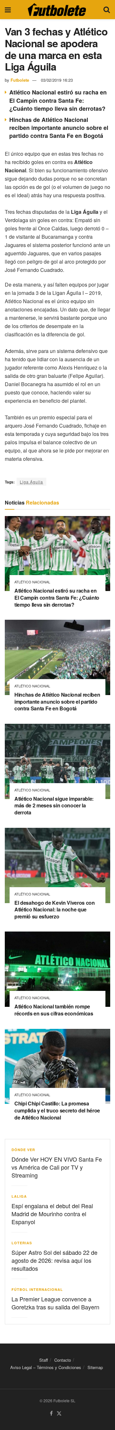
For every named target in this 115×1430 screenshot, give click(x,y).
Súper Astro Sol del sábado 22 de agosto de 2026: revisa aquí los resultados (54, 1260)
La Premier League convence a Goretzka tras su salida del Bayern (55, 1303)
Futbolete (20, 80)
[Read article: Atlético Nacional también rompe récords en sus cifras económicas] (57, 969)
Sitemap (95, 1367)
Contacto (62, 1360)
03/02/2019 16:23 (57, 80)
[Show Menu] (8, 9)
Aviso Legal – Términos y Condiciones (45, 1367)
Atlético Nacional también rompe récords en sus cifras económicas (53, 1010)
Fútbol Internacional (37, 1289)
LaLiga (19, 1196)
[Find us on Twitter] (59, 1413)
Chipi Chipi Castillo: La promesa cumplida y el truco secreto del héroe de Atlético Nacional (57, 1110)
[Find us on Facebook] (51, 1413)
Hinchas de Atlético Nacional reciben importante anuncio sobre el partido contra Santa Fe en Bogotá (58, 128)
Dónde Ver (23, 1149)
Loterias (22, 1242)
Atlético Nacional (32, 582)
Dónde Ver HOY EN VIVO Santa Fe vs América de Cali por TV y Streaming (57, 1167)
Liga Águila (31, 481)
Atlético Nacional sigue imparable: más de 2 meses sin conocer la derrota (54, 805)
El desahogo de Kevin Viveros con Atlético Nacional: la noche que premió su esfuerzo (54, 909)
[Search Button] (106, 9)
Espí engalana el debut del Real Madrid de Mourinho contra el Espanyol (52, 1214)
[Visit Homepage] (57, 9)
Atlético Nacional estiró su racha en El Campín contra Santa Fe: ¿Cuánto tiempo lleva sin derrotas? (58, 100)
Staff (43, 1360)
